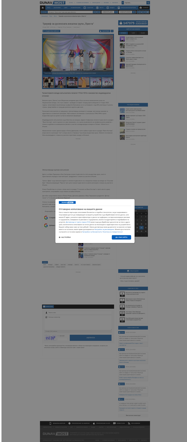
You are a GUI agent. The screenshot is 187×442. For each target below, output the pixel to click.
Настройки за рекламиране (104, 229)
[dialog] (95, 221)
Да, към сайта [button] (121, 237)
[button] (65, 237)
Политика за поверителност (113, 232)
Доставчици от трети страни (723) (78, 222)
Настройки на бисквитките (92, 232)
